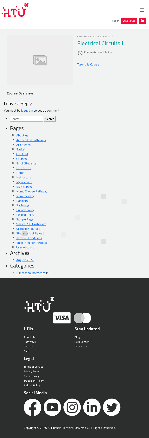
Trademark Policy (34, 380)
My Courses (24, 187)
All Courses (23, 145)
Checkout (22, 154)
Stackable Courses (28, 229)
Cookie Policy (31, 376)
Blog (77, 337)
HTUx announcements (30, 273)
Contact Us (81, 346)
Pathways (23, 205)
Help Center (23, 168)
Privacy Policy (32, 371)
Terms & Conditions (29, 238)
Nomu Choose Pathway (31, 191)
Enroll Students (26, 163)
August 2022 (25, 260)
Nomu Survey (25, 196)
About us (22, 135)
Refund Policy (25, 215)
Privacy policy (25, 210)
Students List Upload (30, 233)
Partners (22, 201)
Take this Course (88, 64)
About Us (29, 337)
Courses (21, 159)
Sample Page (24, 219)
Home (20, 173)
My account (24, 182)
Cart (26, 351)
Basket (21, 149)
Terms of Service (33, 366)
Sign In (115, 20)
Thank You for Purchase (32, 243)
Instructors (23, 177)
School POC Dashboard (31, 224)
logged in (27, 110)
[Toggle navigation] (142, 10)
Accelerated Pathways (31, 140)
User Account (25, 247)
